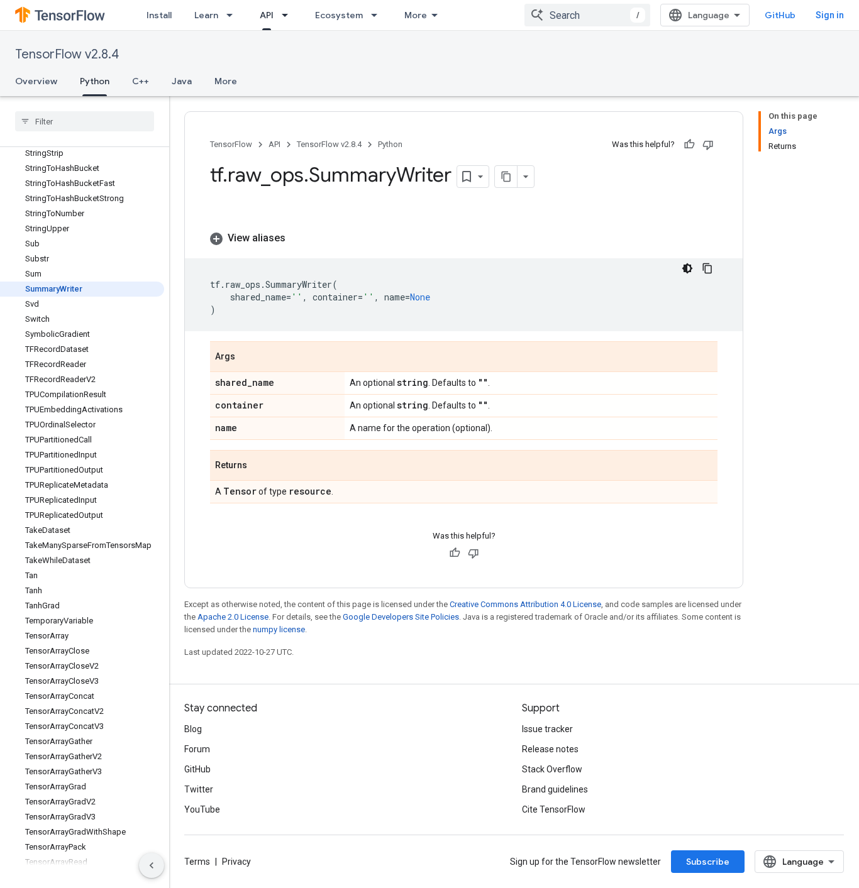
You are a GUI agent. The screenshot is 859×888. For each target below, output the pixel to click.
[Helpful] (689, 144)
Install (159, 15)
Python (94, 81)
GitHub (780, 15)
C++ (140, 81)
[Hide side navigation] (151, 865)
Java (182, 81)
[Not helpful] (708, 144)
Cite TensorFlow (553, 809)
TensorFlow (231, 144)
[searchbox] (84, 121)
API (267, 15)
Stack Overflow (552, 769)
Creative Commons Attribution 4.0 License (525, 604)
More (415, 15)
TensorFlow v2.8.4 (67, 54)
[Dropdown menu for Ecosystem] (378, 15)
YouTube (202, 809)
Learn (206, 15)
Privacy (236, 862)
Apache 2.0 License (233, 617)
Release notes (550, 749)
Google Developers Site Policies (401, 617)
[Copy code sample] (707, 268)
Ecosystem (339, 15)
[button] (464, 238)
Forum (197, 749)
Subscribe (707, 861)
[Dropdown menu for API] (289, 15)
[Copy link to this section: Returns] (259, 466)
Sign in (830, 15)
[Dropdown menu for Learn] (233, 15)
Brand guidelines (555, 789)
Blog (193, 729)
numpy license (279, 629)
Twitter (198, 789)
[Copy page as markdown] (506, 176)
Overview (36, 81)
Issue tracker (547, 729)
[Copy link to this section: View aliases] (298, 238)
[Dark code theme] (687, 268)
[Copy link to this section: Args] (247, 357)
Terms (197, 862)
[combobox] (587, 15)
